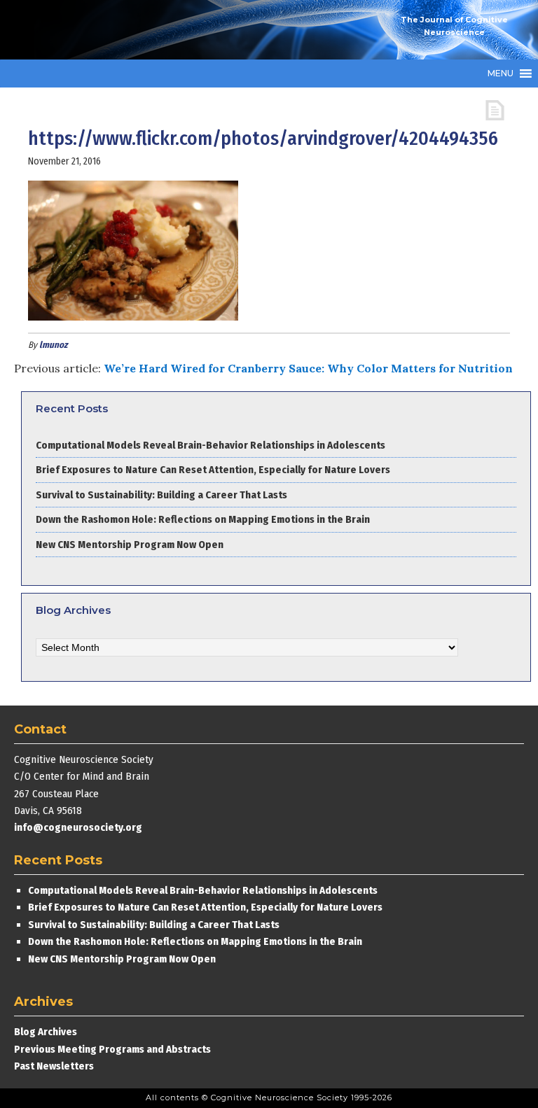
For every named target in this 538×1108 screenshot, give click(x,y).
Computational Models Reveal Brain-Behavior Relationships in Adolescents (210, 445)
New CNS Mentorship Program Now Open (129, 544)
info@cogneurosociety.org (78, 827)
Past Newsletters (54, 1066)
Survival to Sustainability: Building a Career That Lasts (161, 495)
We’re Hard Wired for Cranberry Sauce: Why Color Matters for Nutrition (308, 368)
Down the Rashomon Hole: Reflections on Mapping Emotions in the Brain (203, 519)
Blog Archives (45, 1031)
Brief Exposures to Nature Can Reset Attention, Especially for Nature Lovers (214, 469)
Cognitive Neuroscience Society (119, 29)
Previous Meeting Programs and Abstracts (112, 1049)
